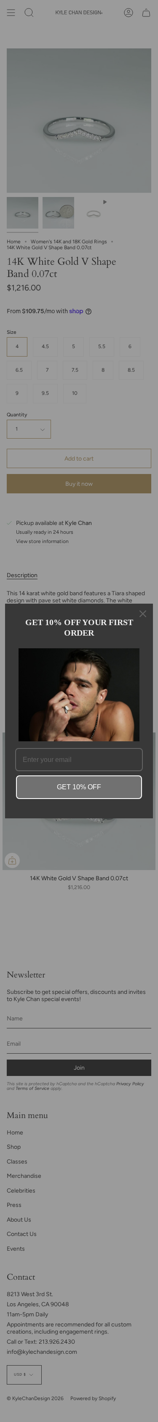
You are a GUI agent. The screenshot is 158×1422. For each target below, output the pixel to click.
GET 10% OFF (79, 787)
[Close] (143, 614)
